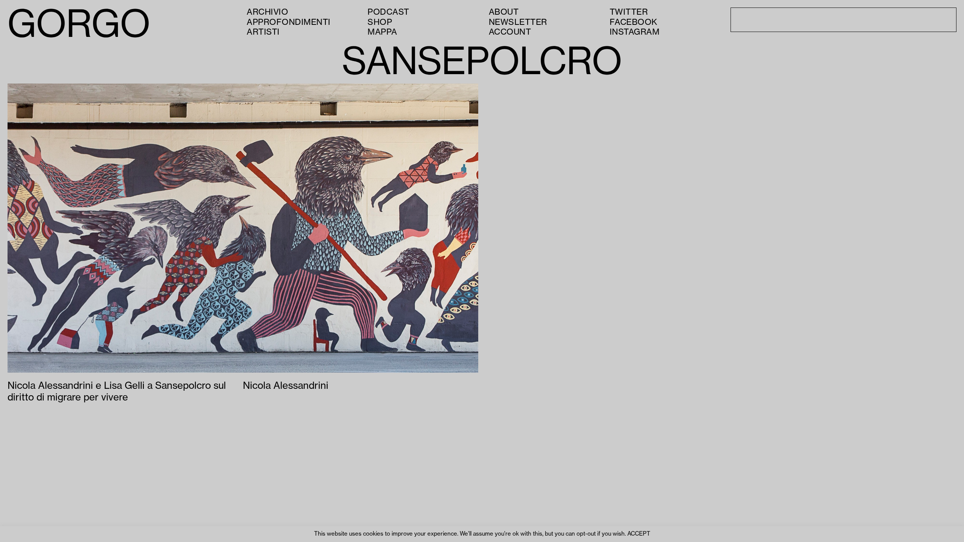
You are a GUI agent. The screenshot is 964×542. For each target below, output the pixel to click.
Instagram (635, 32)
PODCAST (388, 12)
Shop (380, 22)
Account (510, 32)
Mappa (382, 32)
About (504, 12)
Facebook (633, 22)
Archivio (267, 12)
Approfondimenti (289, 22)
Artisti (263, 32)
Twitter (629, 12)
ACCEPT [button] (638, 534)
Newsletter (518, 22)
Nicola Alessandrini (285, 386)
